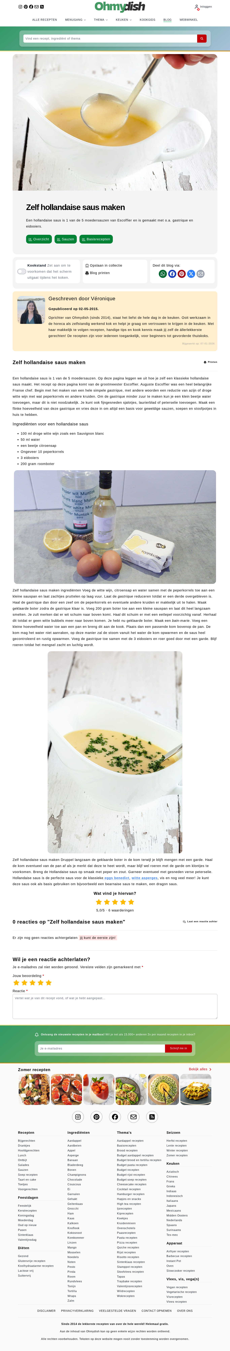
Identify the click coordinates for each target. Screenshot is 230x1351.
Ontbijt (22, 1160)
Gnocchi (73, 1208)
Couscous (74, 1184)
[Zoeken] (202, 39)
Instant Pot (174, 1261)
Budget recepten (128, 1169)
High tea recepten (129, 1203)
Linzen (72, 1242)
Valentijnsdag (27, 1239)
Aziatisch (173, 1171)
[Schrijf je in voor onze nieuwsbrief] (36, 6)
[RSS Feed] (42, 6)
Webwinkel (189, 19)
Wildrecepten (126, 1291)
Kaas (71, 1218)
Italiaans (172, 1200)
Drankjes (24, 1145)
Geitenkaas (75, 1203)
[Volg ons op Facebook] (31, 6)
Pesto (71, 1266)
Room (71, 1276)
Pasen (22, 1230)
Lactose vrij (26, 1270)
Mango (72, 1247)
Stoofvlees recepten (130, 1271)
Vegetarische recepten (182, 1292)
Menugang (74, 19)
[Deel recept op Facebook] (172, 274)
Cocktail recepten (129, 1189)
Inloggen (206, 6)
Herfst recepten (177, 1140)
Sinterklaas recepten (131, 1262)
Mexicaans (174, 1210)
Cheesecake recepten (131, 1184)
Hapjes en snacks (129, 1199)
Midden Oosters (177, 1215)
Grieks (171, 1186)
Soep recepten (28, 1174)
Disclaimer (46, 1310)
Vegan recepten (177, 1287)
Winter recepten (177, 1150)
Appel (71, 1150)
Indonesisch (175, 1196)
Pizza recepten (127, 1242)
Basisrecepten (98, 239)
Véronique (103, 298)
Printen (212, 362)
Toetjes (23, 1184)
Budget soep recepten (132, 1179)
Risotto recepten (128, 1257)
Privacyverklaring (77, 1310)
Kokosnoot (75, 1232)
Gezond (23, 1256)
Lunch (22, 1155)
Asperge (73, 1155)
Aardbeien (74, 1145)
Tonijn (72, 1286)
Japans (171, 1205)
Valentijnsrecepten (129, 1286)
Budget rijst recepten (131, 1174)
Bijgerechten (26, 1140)
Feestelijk (24, 1205)
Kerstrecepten (27, 1210)
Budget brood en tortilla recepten (139, 1160)
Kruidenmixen (126, 1223)
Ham (71, 1213)
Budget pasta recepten (132, 1165)
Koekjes (122, 1218)
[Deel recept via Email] (200, 274)
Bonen (72, 1169)
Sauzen (67, 239)
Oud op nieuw (27, 1225)
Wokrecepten (126, 1296)
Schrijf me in (178, 1048)
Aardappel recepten (130, 1140)
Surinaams (174, 1230)
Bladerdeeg (75, 1165)
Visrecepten (175, 1296)
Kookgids (147, 19)
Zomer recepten (177, 1155)
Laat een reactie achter (201, 921)
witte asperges (145, 878)
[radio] (99, 902)
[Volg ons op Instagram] (20, 6)
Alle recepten (44, 19)
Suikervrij (24, 1275)
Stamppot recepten (129, 1266)
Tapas (121, 1276)
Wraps (72, 1296)
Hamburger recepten (131, 1194)
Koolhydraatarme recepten (36, 1265)
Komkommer (76, 1237)
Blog (167, 19)
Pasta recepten (127, 1237)
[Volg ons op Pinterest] (25, 6)
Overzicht (40, 239)
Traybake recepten (129, 1281)
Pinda (71, 1271)
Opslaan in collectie (105, 265)
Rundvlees (75, 1281)
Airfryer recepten (178, 1251)
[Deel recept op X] (191, 274)
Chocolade (75, 1179)
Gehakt (72, 1199)
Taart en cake (27, 1179)
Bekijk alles (199, 1069)
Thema (99, 19)
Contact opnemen (157, 1310)
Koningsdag (26, 1215)
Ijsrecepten (124, 1208)
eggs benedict (116, 878)
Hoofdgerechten (29, 1150)
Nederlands (174, 1220)
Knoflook (73, 1228)
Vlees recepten (177, 1301)
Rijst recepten (126, 1252)
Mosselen (74, 1252)
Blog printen (99, 273)
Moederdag (25, 1220)
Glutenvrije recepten (31, 1261)
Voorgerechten (28, 1189)
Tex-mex (172, 1234)
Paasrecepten (126, 1232)
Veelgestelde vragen (117, 1310)
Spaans (172, 1225)
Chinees (172, 1176)
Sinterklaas (25, 1234)
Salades (23, 1165)
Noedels (73, 1257)
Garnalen (74, 1194)
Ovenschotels (126, 1228)
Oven (170, 1265)
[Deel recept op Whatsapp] (163, 274)
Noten (72, 1262)
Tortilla (72, 1291)
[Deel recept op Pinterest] (182, 274)
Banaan (73, 1160)
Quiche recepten (128, 1247)
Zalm (71, 1300)
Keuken (122, 19)
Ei (69, 1189)
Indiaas (171, 1191)
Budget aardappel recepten (135, 1155)
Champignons (77, 1174)
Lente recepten (177, 1145)
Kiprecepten (125, 1213)
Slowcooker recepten (181, 1270)
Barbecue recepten (179, 1256)
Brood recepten (127, 1150)
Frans (170, 1181)
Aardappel (74, 1140)
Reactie (20, 991)
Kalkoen (73, 1223)
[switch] (21, 271)
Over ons (185, 1310)
